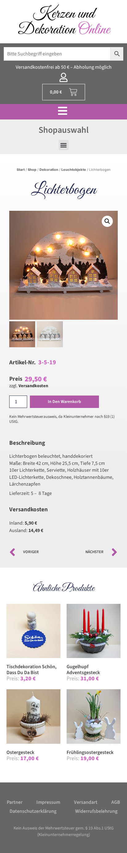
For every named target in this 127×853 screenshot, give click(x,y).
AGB (115, 802)
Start (21, 169)
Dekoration (48, 169)
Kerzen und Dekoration (64, 22)
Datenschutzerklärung (33, 811)
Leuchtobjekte (73, 169)
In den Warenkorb (64, 402)
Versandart (85, 802)
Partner (15, 802)
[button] (64, 145)
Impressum (48, 802)
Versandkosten (33, 386)
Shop (32, 169)
